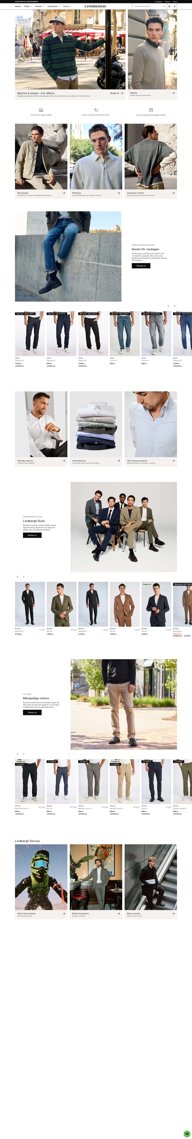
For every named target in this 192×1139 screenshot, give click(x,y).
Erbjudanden (52, 6)
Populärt (38, 6)
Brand (175, 2)
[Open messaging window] (187, 1134)
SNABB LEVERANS (20, 2)
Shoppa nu (141, 266)
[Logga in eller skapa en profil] (169, 6)
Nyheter (18, 6)
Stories (66, 6)
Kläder (26, 6)
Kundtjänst (158, 2)
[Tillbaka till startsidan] (95, 6)
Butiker (167, 2)
